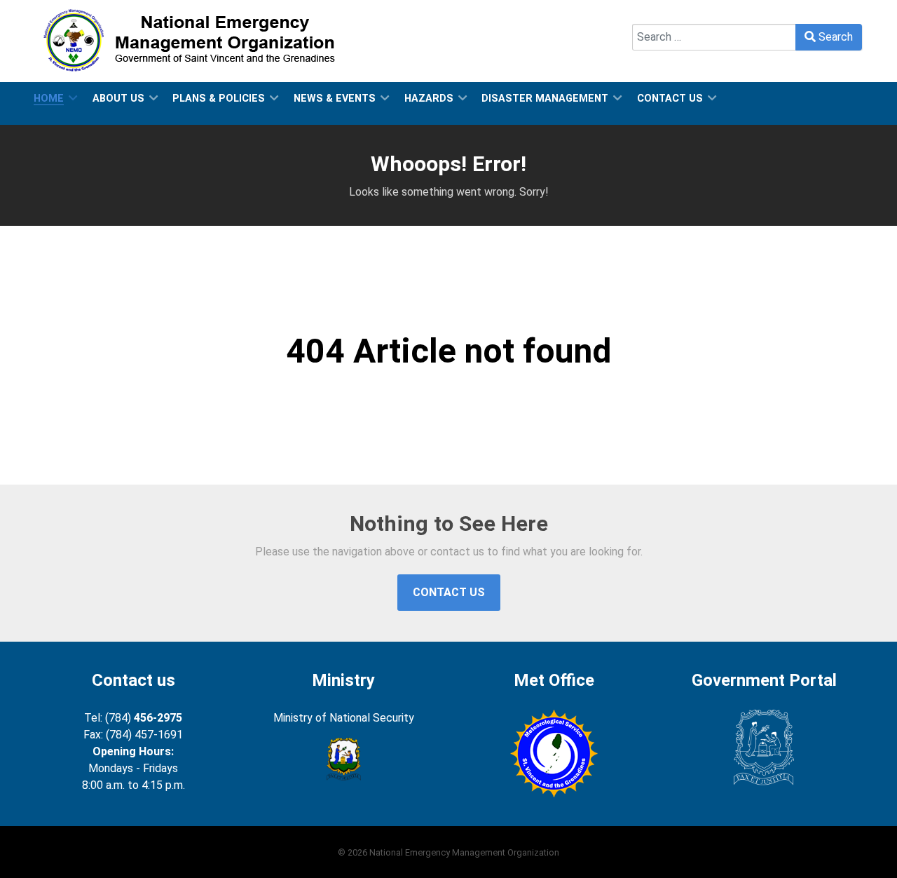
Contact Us (449, 592)
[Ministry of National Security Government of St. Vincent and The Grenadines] (343, 759)
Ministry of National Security (343, 717)
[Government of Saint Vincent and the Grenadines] (763, 748)
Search (649, 15)
